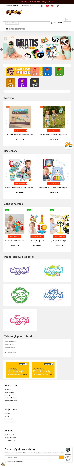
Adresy (7, 416)
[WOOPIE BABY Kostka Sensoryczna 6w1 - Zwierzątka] (37, 224)
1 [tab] (30, 61)
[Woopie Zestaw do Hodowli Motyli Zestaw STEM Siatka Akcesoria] (54, 117)
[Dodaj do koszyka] (20, 130)
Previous (1, 49)
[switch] (68, 460)
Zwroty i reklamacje (10, 398)
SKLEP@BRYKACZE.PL (27, 6)
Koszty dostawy (9, 392)
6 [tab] (44, 61)
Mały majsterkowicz (10, 353)
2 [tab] (33, 61)
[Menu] (71, 448)
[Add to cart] (14, 236)
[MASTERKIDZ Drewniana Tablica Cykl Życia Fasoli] (20, 117)
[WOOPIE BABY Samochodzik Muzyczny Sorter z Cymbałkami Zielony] (20, 170)
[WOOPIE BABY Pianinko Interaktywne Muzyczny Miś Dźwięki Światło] (54, 170)
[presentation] (6, 122)
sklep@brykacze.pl (10, 437)
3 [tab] (36, 61)
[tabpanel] (37, 48)
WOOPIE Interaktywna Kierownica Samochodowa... (59, 241)
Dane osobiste (9, 419)
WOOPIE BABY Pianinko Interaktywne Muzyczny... (54, 187)
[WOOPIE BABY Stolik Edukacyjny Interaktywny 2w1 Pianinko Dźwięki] (14, 224)
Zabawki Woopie (10, 347)
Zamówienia (8, 413)
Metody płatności (10, 395)
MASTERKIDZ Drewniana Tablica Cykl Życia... (20, 134)
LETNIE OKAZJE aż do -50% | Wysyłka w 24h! (37, 2)
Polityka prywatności (11, 400)
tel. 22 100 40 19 (9, 435)
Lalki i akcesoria (9, 350)
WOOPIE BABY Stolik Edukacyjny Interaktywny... (14, 241)
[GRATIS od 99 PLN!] (37, 48)
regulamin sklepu (18, 461)
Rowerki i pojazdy (10, 344)
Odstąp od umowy (10, 422)
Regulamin (8, 389)
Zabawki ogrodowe (10, 342)
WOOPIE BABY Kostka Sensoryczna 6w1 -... (37, 241)
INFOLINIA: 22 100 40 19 (12, 6)
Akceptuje (15, 461)
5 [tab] (41, 61)
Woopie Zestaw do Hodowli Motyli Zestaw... (53, 134)
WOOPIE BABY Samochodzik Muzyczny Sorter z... (20, 187)
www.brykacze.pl (10, 440)
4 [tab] (38, 61)
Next (72, 49)
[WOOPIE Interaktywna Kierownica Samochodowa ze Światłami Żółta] (59, 224)
